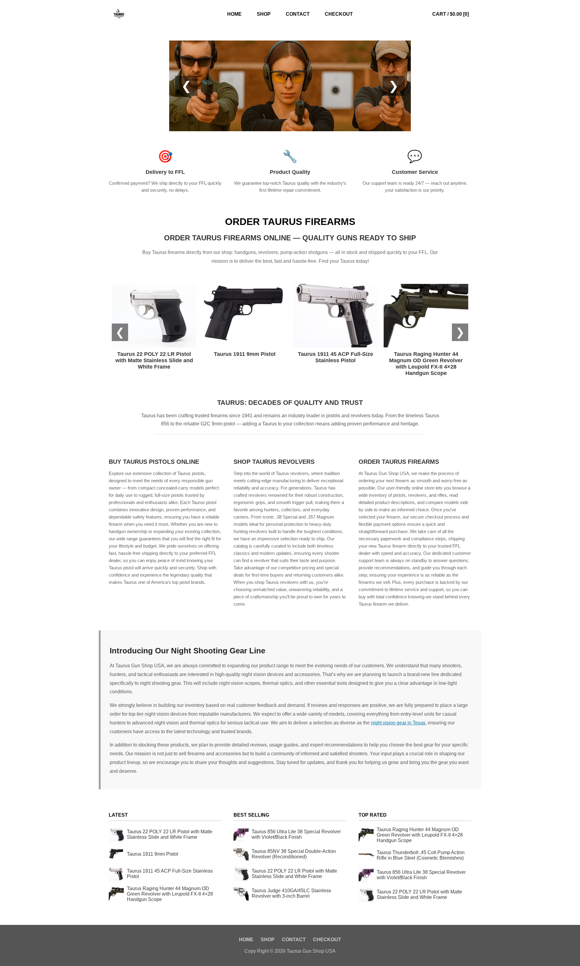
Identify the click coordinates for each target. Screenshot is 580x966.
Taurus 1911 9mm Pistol (152, 854)
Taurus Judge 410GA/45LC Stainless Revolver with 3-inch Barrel (291, 893)
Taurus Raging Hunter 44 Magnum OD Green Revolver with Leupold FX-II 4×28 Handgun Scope (170, 894)
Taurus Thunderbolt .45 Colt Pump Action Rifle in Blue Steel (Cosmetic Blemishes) (421, 855)
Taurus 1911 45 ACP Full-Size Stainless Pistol (170, 873)
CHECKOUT (339, 14)
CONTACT (298, 14)
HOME (234, 14)
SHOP (264, 14)
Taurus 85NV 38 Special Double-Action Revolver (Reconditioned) (294, 854)
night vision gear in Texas (398, 722)
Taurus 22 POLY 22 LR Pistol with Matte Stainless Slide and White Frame (169, 834)
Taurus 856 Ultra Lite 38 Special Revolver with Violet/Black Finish (296, 834)
